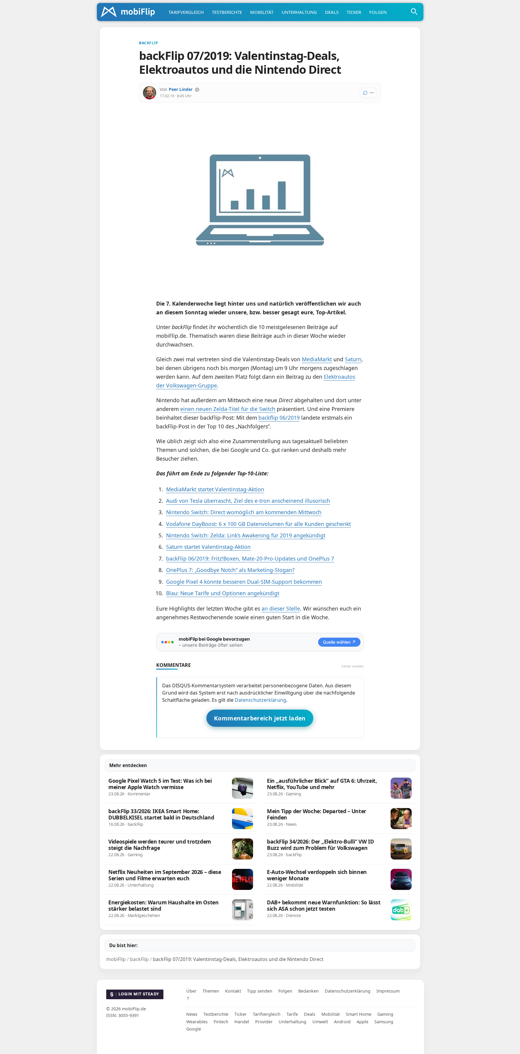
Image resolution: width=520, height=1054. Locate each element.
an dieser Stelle (281, 608)
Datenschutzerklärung (260, 700)
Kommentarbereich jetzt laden (260, 718)
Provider (264, 1021)
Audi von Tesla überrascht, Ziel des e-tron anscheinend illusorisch (248, 500)
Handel (241, 1021)
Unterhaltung (299, 12)
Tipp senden (259, 991)
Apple (362, 1021)
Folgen (378, 12)
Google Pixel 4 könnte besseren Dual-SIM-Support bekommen (244, 581)
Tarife (292, 1014)
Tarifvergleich (186, 12)
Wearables (197, 1021)
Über (191, 991)
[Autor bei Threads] (197, 90)
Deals (332, 12)
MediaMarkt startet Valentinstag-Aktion (215, 489)
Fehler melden (353, 666)
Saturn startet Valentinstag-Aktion (208, 546)
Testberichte (227, 12)
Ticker (354, 12)
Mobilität (262, 12)
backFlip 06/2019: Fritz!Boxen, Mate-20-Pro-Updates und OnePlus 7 (250, 558)
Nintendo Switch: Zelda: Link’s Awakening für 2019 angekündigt (245, 535)
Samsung (383, 1021)
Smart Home (358, 1014)
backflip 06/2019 (279, 417)
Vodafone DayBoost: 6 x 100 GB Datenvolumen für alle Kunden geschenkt (258, 523)
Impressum (388, 991)
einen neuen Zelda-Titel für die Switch (227, 408)
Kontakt (233, 991)
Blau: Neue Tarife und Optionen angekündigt (222, 593)
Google (193, 1029)
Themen (211, 991)
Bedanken (308, 991)
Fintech (221, 1021)
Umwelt (320, 1021)
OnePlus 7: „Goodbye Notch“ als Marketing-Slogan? (230, 570)
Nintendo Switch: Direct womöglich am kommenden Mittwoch (243, 512)
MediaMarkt (317, 359)
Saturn (353, 359)
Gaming (385, 1014)
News (191, 1014)
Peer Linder (181, 89)
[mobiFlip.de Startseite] (130, 12)
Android (342, 1021)
